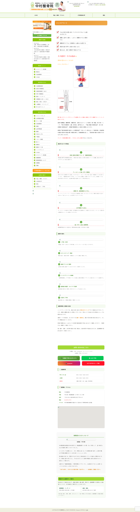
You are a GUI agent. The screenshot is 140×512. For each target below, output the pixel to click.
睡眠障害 (38, 157)
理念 (104, 15)
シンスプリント (40, 150)
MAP (75, 6)
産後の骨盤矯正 (40, 88)
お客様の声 (39, 181)
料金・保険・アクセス (58, 15)
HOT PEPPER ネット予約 (93, 363)
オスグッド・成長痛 (41, 69)
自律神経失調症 (40, 118)
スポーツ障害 (39, 139)
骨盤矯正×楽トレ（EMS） (42, 99)
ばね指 (38, 77)
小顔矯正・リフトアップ (42, 104)
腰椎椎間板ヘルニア (41, 160)
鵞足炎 (38, 72)
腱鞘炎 (38, 144)
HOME (36, 15)
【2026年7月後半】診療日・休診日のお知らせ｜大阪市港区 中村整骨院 (42, 58)
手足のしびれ (39, 134)
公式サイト (97, 4)
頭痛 (37, 165)
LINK (87, 510)
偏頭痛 (38, 163)
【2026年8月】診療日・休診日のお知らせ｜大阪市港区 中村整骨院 (42, 51)
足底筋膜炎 (39, 74)
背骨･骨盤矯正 (39, 94)
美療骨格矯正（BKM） (41, 91)
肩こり (38, 142)
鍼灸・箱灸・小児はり (41, 102)
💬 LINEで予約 (92, 358)
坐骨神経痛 (39, 129)
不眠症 (38, 136)
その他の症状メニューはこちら (42, 170)
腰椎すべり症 (39, 147)
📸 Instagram (69, 363)
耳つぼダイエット (40, 107)
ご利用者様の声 (81, 15)
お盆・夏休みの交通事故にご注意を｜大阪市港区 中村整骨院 (41, 45)
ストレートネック (40, 116)
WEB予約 (77, 6)
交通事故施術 (39, 86)
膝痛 (37, 126)
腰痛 (37, 131)
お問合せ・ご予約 (40, 186)
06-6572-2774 (67, 400)
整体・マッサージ (40, 96)
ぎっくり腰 (39, 121)
